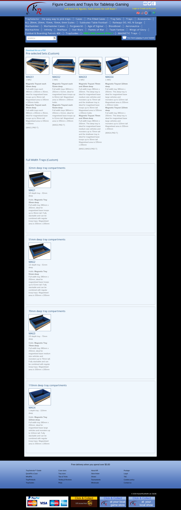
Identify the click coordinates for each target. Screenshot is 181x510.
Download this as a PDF (36, 50)
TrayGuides (30, 483)
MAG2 (32, 261)
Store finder (95, 474)
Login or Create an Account (144, 8)
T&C (125, 477)
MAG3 (32, 333)
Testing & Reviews (65, 480)
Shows (93, 477)
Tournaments (96, 480)
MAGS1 (30, 76)
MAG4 (32, 407)
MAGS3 (83, 76)
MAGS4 (109, 76)
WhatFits (29, 477)
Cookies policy (129, 480)
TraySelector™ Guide (33, 471)
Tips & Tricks (63, 477)
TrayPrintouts (30, 480)
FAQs (60, 483)
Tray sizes (62, 474)
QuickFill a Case (32, 474)
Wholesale (95, 483)
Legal (126, 474)
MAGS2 (56, 76)
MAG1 (32, 190)
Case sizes (62, 471)
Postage (127, 471)
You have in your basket (140, 37)
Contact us (127, 483)
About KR (94, 471)
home (36, 8)
